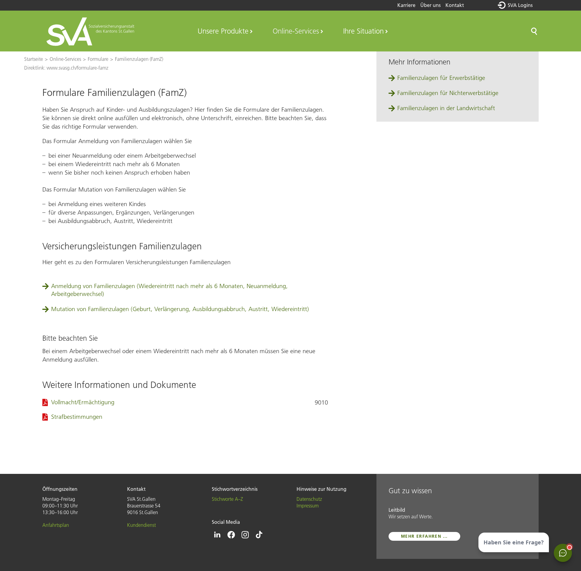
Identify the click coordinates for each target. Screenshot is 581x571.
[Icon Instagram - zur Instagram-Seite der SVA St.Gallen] (245, 534)
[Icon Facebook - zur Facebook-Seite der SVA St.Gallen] (231, 534)
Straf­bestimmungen (76, 416)
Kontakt (454, 5)
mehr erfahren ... (424, 536)
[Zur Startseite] (91, 31)
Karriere (406, 5)
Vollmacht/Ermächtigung (82, 402)
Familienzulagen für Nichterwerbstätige (447, 93)
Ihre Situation (363, 31)
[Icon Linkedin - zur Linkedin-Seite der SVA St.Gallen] (217, 534)
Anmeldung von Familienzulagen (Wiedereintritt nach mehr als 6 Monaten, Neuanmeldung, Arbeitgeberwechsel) (169, 289)
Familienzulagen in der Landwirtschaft (446, 108)
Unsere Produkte (223, 31)
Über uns (430, 5)
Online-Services (296, 31)
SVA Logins (520, 5)
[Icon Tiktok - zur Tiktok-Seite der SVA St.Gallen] (259, 534)
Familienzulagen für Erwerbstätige (441, 77)
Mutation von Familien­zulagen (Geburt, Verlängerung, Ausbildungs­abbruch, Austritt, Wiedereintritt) (180, 309)
